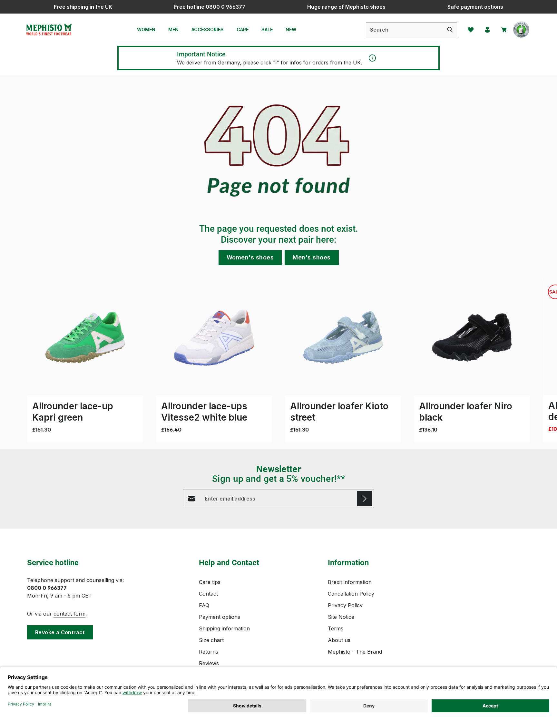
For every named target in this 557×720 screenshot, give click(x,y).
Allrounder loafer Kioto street (339, 412)
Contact (208, 593)
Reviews (209, 663)
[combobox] (405, 29)
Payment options (219, 617)
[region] (278, 361)
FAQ (204, 605)
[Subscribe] (364, 498)
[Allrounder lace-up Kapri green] (85, 337)
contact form (69, 613)
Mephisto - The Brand (355, 651)
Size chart (211, 640)
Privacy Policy (345, 605)
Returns (208, 651)
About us (339, 640)
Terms (335, 628)
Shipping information (224, 628)
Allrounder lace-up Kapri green (72, 412)
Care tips (209, 582)
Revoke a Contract (60, 632)
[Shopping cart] (504, 29)
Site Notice (341, 617)
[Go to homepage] (48, 29)
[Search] (450, 29)
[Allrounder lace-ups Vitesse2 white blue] (214, 337)
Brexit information (350, 582)
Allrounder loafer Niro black (465, 412)
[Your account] (487, 29)
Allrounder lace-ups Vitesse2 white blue (204, 412)
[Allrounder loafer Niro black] (472, 337)
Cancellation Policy (351, 593)
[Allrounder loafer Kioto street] (343, 337)
